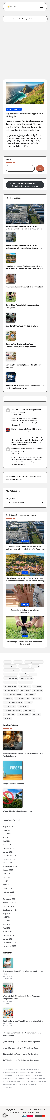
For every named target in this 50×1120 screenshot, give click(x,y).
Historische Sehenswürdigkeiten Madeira (21, 137)
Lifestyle (25, 604)
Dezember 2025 (9, 855)
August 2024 (8, 913)
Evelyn (14, 448)
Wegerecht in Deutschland (13, 783)
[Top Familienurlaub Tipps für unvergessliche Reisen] (8, 1013)
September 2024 (10, 910)
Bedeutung (18, 662)
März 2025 (7, 888)
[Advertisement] (25, 48)
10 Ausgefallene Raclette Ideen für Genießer (20, 1054)
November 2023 (9, 946)
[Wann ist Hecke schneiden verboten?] (12, 798)
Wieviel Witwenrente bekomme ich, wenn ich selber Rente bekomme (23, 754)
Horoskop (33, 674)
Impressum (22, 1113)
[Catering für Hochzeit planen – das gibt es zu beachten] (11, 356)
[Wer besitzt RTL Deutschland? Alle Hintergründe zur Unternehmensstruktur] (11, 377)
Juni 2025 (7, 877)
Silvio (13, 409)
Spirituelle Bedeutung (22, 698)
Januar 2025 (8, 895)
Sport (25, 636)
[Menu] (41, 6)
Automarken (28, 476)
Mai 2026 (7, 837)
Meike (13, 429)
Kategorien (10, 498)
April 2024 (7, 928)
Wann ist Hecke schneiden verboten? (18, 811)
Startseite (9, 19)
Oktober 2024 (8, 906)
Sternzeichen (37, 698)
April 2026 (7, 841)
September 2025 (10, 866)
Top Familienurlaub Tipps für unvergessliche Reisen (23, 1021)
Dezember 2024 (9, 899)
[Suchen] (40, 168)
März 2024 (7, 932)
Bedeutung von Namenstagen (34, 662)
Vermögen (36, 714)
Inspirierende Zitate (11, 678)
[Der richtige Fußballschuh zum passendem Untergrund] (11, 297)
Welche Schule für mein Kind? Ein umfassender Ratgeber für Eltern (21, 997)
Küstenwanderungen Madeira (23, 140)
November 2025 (9, 859)
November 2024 (9, 903)
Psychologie (8, 698)
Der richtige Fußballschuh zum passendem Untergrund (22, 306)
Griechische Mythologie (12, 670)
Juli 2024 (6, 917)
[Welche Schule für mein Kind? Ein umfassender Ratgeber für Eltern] (8, 988)
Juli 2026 (6, 830)
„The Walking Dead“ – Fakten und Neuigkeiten (21, 1042)
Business (25, 541)
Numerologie (25, 690)
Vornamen (8, 718)
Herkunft (23, 674)
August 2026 (8, 827)
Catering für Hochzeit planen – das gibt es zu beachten (23, 366)
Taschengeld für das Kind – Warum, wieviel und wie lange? (23, 972)
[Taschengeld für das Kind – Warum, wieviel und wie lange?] (8, 963)
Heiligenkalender (28, 670)
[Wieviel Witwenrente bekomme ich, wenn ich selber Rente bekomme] (12, 740)
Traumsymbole (29, 710)
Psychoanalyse (29, 694)
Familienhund (24, 666)
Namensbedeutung (25, 682)
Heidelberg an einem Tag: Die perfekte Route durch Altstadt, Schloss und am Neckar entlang (24, 267)
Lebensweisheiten (10, 682)
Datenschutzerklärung (14, 1116)
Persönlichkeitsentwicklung (13, 694)
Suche (8, 159)
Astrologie (8, 662)
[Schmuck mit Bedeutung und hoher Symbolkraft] (11, 278)
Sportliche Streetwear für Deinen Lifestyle (22, 326)
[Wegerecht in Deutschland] (12, 770)
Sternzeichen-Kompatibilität (13, 702)
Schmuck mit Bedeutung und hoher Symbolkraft (24, 287)
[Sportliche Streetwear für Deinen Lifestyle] (11, 317)
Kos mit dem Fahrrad (11, 820)
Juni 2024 (7, 921)
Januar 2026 (8, 852)
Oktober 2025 (8, 863)
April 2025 (7, 884)
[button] (4, 1115)
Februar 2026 (8, 848)
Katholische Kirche (26, 678)
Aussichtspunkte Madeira (18, 135)
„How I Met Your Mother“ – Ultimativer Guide (20, 1048)
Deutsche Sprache (10, 666)
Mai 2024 (7, 924)
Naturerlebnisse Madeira (29, 144)
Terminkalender (15, 479)
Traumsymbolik (9, 714)
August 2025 (8, 870)
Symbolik (28, 702)
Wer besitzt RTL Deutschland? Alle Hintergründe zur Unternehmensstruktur (25, 386)
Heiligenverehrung (10, 674)
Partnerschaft (37, 690)
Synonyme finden (10, 706)
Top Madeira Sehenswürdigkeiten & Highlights (24, 115)
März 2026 (7, 845)
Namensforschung (10, 686)
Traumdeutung (23, 706)
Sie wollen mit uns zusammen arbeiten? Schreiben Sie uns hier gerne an (25, 184)
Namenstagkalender (11, 690)
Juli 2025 (6, 874)
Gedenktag (35, 666)
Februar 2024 (8, 935)
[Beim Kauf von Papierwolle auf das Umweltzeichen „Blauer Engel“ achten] (11, 336)
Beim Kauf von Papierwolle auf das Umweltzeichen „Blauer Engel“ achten (21, 345)
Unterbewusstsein (23, 714)
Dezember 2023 (9, 942)
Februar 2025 (8, 892)
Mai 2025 (7, 881)
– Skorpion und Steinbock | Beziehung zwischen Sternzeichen (22, 1034)
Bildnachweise (33, 1113)
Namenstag (37, 686)
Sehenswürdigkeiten (14, 109)
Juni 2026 (7, 834)
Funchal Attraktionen (20, 137)
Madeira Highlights (29, 142)
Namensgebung (25, 686)
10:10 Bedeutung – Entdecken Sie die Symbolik (21, 1060)
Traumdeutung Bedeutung (13, 710)
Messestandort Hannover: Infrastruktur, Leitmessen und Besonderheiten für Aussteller (24, 227)
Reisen (25, 572)
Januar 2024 (8, 939)
